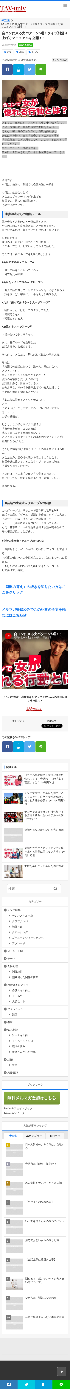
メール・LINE (15, 951)
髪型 (14, 1014)
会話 (21, 52)
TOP (7, 20)
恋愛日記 (12, 1072)
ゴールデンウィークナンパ (27, 937)
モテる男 (17, 995)
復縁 (10, 1022)
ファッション (15, 1009)
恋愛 (9, 52)
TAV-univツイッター (15, 1113)
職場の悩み (18, 1046)
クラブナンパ (20, 921)
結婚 (10, 1059)
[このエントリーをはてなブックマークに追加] (44, 1384)
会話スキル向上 (25, 45)
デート (11, 958)
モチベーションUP (23, 1040)
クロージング (20, 932)
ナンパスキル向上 (22, 915)
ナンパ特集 (14, 910)
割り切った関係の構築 (25, 977)
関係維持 (17, 971)
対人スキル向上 (21, 1035)
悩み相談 (12, 1029)
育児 (14, 1065)
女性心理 (12, 966)
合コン (35, 52)
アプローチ (18, 943)
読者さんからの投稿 (24, 1051)
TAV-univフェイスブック (18, 1108)
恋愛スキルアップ (17, 984)
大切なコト (18, 1001)
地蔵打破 (17, 926)
